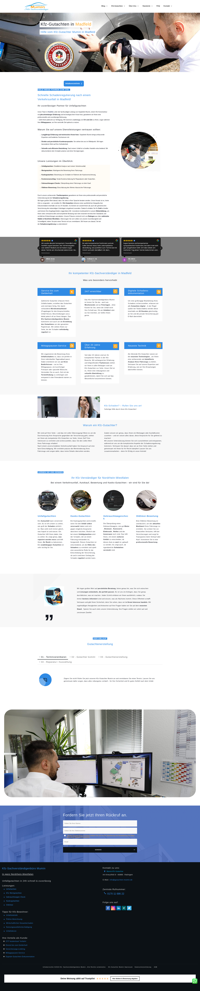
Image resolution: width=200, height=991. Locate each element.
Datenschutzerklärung (143, 967)
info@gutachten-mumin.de (121, 880)
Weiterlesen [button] (45, 253)
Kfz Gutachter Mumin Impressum (120, 967)
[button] (160, 248)
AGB (155, 967)
